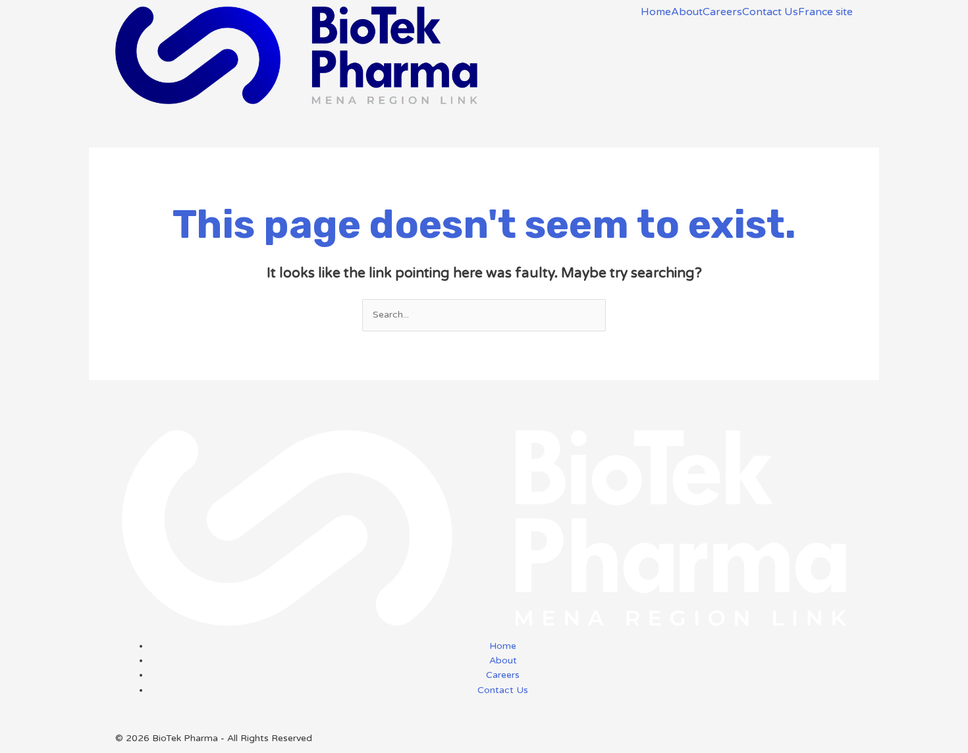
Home (656, 12)
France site (825, 12)
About (687, 12)
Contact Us (770, 12)
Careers (722, 12)
